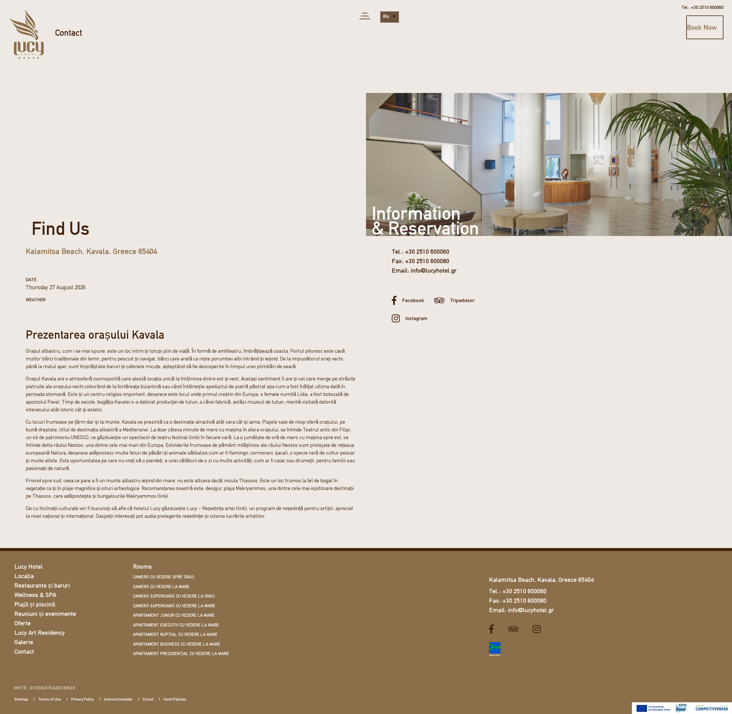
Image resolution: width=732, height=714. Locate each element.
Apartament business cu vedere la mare (176, 644)
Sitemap (21, 699)
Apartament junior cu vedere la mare (174, 616)
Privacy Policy (82, 699)
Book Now (702, 28)
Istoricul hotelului (118, 699)
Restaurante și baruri (42, 586)
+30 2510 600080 (427, 261)
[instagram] (539, 629)
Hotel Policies (175, 699)
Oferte (22, 623)
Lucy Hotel (28, 567)
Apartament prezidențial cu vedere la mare (181, 654)
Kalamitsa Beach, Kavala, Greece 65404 (91, 252)
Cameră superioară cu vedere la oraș (174, 596)
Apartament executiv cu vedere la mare (176, 625)
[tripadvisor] (515, 629)
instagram (416, 319)
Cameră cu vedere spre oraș (163, 577)
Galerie (23, 642)
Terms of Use (49, 699)
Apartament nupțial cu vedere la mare (175, 635)
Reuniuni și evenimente (45, 614)
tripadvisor (462, 301)
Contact (68, 33)
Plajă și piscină (34, 605)
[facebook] (493, 629)
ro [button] (386, 16)
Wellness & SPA (35, 595)
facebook (413, 301)
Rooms (142, 567)
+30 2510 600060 (427, 252)
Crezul (148, 699)
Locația (24, 576)
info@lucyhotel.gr (434, 271)
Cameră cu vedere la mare (161, 587)
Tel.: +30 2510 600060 (702, 7)
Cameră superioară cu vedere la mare (174, 606)
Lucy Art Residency (39, 633)
